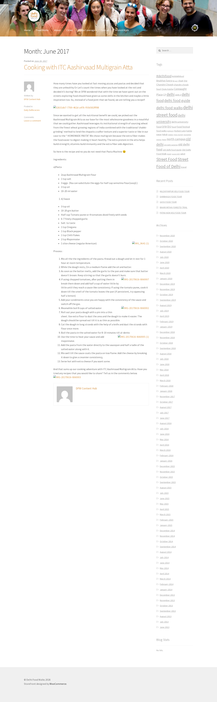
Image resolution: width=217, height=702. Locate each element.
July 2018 (164, 359)
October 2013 (166, 605)
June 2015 (164, 498)
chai (185, 80)
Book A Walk (122, 30)
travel (183, 167)
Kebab (165, 134)
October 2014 (166, 541)
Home (27, 30)
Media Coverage (86, 30)
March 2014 (165, 578)
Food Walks (42, 30)
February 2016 (166, 455)
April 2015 (164, 509)
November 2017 (167, 396)
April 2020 (164, 267)
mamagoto (187, 135)
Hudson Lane (180, 131)
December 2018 (167, 332)
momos (159, 140)
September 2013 (168, 611)
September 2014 (168, 546)
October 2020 (166, 241)
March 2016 (165, 450)
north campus (176, 139)
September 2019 (168, 300)
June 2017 (164, 418)
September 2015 (168, 482)
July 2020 (164, 257)
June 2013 (164, 627)
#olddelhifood (178, 76)
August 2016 (165, 423)
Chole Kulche (167, 89)
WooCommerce (58, 683)
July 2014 (164, 557)
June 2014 (164, 562)
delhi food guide (177, 100)
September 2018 (168, 348)
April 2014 (164, 573)
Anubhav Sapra (164, 80)
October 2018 (166, 342)
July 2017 (164, 412)
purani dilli (176, 154)
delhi (171, 94)
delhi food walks (169, 107)
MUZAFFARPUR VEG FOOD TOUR (175, 191)
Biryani (175, 81)
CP (164, 94)
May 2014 (164, 568)
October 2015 (166, 477)
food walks (161, 130)
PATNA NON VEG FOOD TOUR (173, 212)
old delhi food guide (172, 150)
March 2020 (165, 273)
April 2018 (164, 375)
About (57, 30)
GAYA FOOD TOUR (168, 202)
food (174, 126)
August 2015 (165, 487)
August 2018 (165, 353)
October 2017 (166, 401)
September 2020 (168, 246)
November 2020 (167, 235)
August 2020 (165, 251)
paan (169, 154)
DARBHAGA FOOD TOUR (171, 196)
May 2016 (164, 439)
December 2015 (167, 466)
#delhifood (163, 76)
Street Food (166, 159)
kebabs (170, 135)
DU (169, 126)
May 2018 (164, 369)
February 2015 (166, 519)
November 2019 (167, 289)
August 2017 (165, 407)
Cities (69, 30)
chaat (180, 80)
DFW (164, 126)
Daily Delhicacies (32, 110)
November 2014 (167, 536)
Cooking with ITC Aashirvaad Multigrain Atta (78, 67)
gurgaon (170, 131)
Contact (105, 30)
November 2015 (167, 471)
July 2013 (164, 621)
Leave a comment (32, 120)
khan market (178, 135)
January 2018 (166, 391)
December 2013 (167, 595)
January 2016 (166, 460)
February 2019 (166, 321)
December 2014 (167, 530)
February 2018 (166, 385)
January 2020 (166, 278)
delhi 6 (178, 95)
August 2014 (165, 552)
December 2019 (167, 284)
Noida (164, 140)
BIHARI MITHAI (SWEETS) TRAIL (173, 207)
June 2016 (164, 434)
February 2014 (166, 584)
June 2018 (164, 364)
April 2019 (164, 316)
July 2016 (164, 428)
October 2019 (166, 294)
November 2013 (167, 600)
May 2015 (164, 503)
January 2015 (166, 525)
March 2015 (165, 514)
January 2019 (166, 326)
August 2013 (165, 616)
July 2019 (164, 310)
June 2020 (164, 262)
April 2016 (164, 444)
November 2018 (167, 337)
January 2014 (166, 589)
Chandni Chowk (164, 84)
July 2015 (164, 493)
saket (182, 154)
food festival (183, 126)
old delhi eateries (171, 145)
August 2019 (165, 305)
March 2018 (165, 380)
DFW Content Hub (32, 99)
